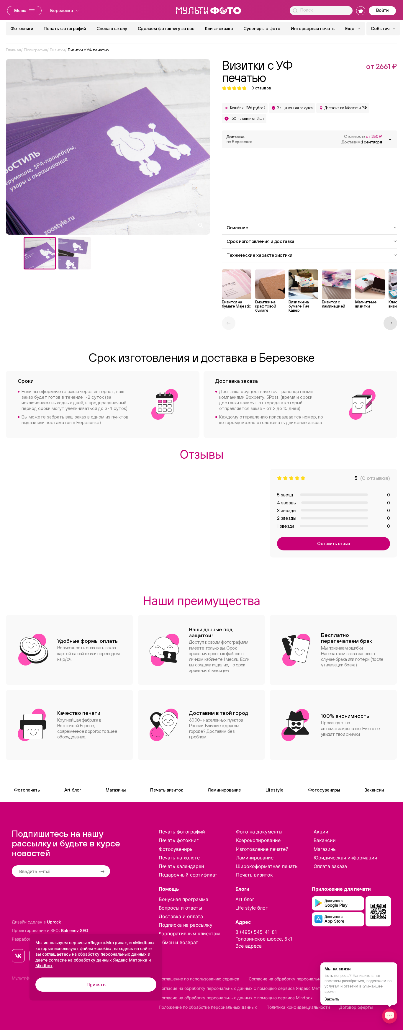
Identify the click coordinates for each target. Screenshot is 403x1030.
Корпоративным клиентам (189, 933)
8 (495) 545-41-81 (256, 932)
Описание (237, 227)
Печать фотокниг (179, 840)
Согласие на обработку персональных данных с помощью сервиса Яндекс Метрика (244, 988)
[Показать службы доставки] (390, 139)
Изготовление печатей (262, 849)
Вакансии (374, 789)
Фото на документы (259, 832)
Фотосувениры (324, 789)
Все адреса (248, 946)
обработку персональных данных (112, 954)
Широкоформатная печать (267, 866)
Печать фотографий (65, 28)
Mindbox (44, 965)
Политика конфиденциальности (298, 1007)
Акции (321, 832)
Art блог (72, 789)
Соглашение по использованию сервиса (199, 978)
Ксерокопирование (258, 840)
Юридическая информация (345, 858)
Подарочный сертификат (188, 875)
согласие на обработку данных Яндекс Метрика (98, 959)
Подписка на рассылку (185, 925)
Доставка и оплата (181, 916)
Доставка (239, 139)
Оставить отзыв (333, 543)
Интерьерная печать (313, 28)
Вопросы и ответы (180, 908)
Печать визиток (166, 789)
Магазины (116, 789)
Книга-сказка (219, 28)
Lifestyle (275, 789)
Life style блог (251, 908)
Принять (96, 985)
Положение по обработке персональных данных (208, 1007)
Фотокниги (21, 28)
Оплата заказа (330, 866)
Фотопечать (27, 789)
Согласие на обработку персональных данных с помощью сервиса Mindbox (236, 997)
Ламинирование (224, 789)
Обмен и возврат (178, 942)
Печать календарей (181, 866)
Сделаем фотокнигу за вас (166, 28)
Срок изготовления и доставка (260, 241)
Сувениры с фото (261, 28)
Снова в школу (111, 28)
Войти (382, 10)
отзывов (261, 88)
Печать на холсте (179, 858)
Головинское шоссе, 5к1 (263, 939)
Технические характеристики (259, 255)
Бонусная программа (183, 899)
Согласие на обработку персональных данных (296, 978)
